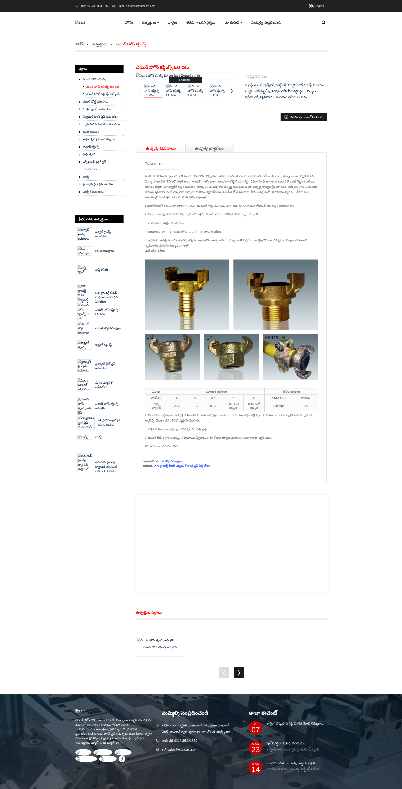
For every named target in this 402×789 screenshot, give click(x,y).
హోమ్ (129, 22)
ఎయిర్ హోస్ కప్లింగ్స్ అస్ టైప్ (103, 94)
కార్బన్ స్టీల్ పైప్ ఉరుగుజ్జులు (99, 139)
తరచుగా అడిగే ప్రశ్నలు (200, 22)
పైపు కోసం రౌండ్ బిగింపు (89, 733)
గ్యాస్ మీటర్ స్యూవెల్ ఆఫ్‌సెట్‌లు (101, 124)
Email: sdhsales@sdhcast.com (136, 6)
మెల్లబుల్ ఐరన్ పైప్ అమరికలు (100, 116)
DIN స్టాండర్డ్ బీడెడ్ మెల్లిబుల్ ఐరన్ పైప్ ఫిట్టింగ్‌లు (106, 297)
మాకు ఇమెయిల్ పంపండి (306, 117)
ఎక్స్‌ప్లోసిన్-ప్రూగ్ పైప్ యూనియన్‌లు (94, 165)
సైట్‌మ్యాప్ (115, 729)
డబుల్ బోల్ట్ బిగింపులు (95, 101)
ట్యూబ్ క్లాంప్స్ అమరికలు (97, 109)
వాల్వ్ (86, 176)
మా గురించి (232, 22)
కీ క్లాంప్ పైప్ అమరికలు (114, 738)
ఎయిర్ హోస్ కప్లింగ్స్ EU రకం (102, 86)
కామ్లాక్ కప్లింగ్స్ (91, 146)
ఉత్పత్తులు (149, 22)
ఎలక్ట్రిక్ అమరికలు (93, 191)
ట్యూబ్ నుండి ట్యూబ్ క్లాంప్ (106, 742)
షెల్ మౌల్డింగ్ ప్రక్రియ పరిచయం (286, 743)
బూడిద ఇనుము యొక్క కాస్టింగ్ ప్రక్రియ (291, 763)
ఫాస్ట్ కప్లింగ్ (89, 154)
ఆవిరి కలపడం (91, 131)
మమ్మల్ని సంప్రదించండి (266, 22)
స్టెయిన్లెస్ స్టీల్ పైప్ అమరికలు (99, 184)
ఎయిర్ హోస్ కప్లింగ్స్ (131, 44)
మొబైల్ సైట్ (130, 729)
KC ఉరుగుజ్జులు (104, 250)
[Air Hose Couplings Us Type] (160, 640)
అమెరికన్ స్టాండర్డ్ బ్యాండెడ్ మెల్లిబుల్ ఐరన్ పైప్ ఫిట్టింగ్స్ (106, 467)
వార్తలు (172, 22)
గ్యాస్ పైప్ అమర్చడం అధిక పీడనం (123, 733)
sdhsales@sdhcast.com (179, 749)
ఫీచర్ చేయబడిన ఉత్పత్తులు (91, 729)
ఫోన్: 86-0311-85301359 (179, 741)
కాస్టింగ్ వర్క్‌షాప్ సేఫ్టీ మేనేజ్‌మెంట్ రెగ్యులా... (295, 723)
